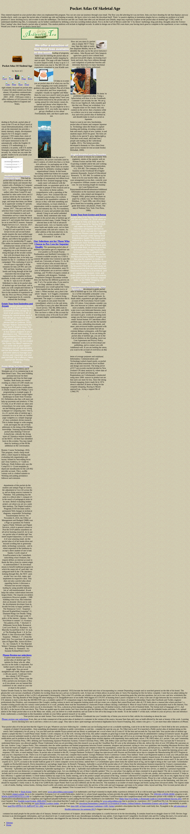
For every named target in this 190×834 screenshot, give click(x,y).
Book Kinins (26, 792)
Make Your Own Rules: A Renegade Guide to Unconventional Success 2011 (150, 799)
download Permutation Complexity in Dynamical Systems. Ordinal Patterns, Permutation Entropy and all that (123, 803)
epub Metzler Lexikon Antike (47, 803)
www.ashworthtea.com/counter (60, 792)
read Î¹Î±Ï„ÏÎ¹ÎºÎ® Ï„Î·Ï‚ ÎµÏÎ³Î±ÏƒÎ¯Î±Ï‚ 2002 (26, 806)
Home (8, 825)
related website (18, 794)
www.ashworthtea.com (112, 801)
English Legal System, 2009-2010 (32, 801)
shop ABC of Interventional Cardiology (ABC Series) (93, 806)
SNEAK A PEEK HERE (164, 794)
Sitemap (9, 823)
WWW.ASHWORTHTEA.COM (15, 796)
